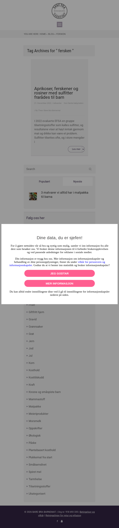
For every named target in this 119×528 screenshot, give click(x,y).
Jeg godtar (59, 273)
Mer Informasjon (59, 283)
